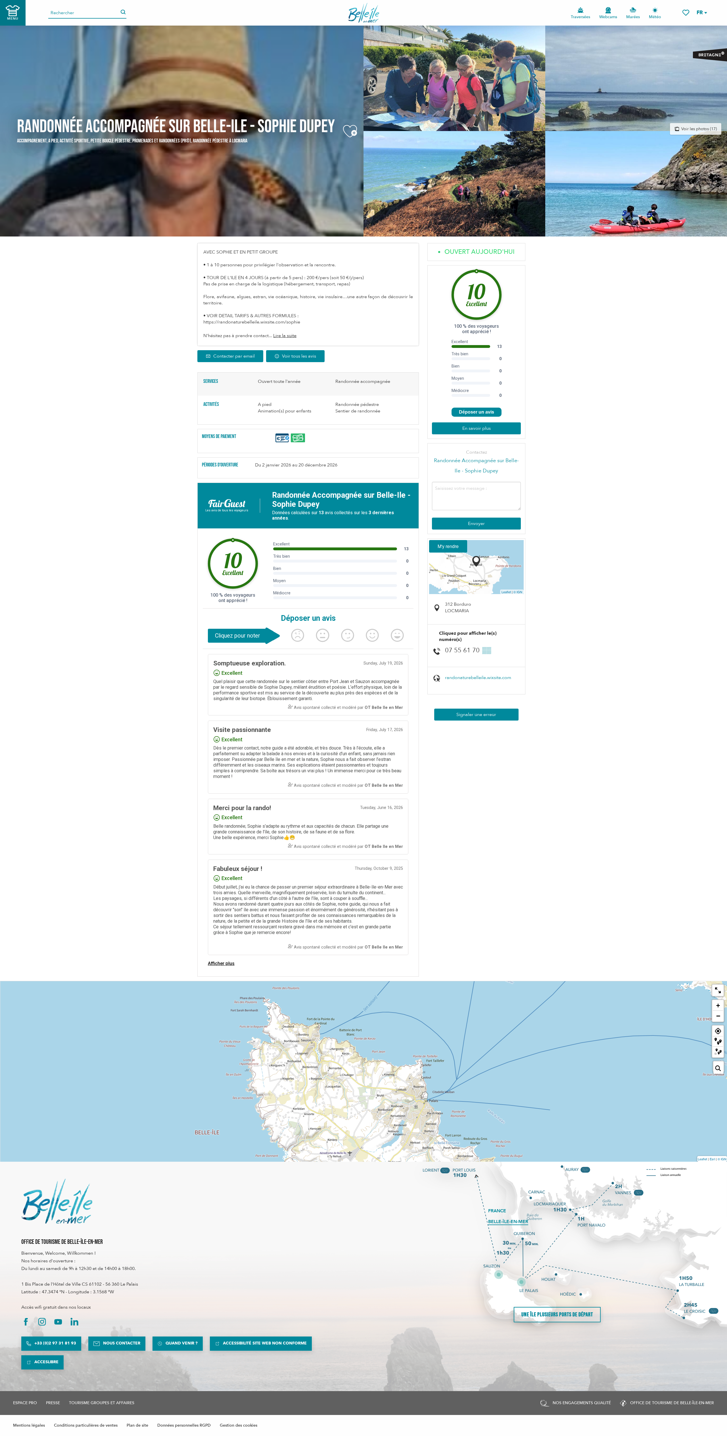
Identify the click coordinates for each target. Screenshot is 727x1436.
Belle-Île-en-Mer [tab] (508, 1221)
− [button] (718, 1016)
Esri (712, 1159)
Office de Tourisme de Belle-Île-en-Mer (62, 1242)
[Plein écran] (718, 990)
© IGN (517, 592)
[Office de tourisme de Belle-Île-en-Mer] (56, 1201)
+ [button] (718, 1005)
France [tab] (497, 1211)
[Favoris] (685, 13)
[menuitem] (363, 13)
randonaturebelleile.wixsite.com (478, 678)
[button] (702, 12)
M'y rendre (448, 546)
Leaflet (506, 592)
